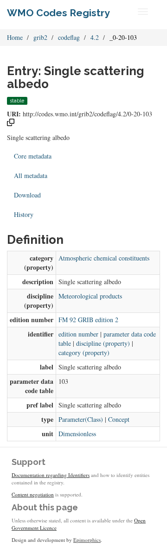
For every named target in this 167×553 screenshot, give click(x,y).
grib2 (40, 37)
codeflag (69, 37)
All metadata (30, 175)
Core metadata (32, 156)
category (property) (83, 352)
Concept (118, 419)
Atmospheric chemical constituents (103, 258)
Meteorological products (90, 296)
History (23, 214)
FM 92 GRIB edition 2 (88, 319)
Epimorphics (87, 539)
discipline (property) (103, 343)
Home (15, 37)
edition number (78, 334)
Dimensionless (77, 433)
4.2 (94, 37)
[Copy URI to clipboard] (10, 123)
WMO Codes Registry (58, 13)
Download (27, 195)
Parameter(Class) (80, 419)
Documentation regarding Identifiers (51, 474)
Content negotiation (33, 494)
